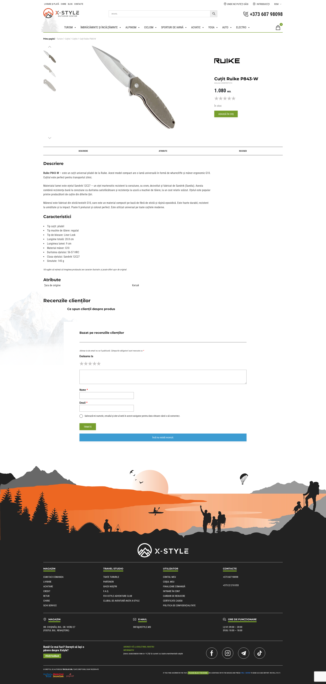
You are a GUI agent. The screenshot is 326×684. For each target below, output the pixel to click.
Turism (68, 27)
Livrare (47, 581)
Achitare (48, 586)
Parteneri (108, 581)
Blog (70, 4)
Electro (241, 27)
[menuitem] (49, 56)
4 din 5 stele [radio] (94, 363)
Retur (46, 596)
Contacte (78, 4)
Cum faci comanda (53, 577)
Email (83, 402)
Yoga (211, 27)
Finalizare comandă (174, 586)
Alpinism (130, 27)
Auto (225, 27)
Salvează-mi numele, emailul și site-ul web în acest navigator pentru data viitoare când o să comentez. (132, 416)
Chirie (63, 4)
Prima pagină (49, 39)
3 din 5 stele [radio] (90, 363)
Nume (83, 389)
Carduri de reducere (174, 596)
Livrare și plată (51, 4)
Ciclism (148, 27)
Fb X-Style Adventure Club (117, 596)
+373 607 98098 (230, 577)
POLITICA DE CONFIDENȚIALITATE (179, 605)
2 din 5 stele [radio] (86, 363)
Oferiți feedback (52, 656)
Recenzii (243, 151)
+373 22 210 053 (231, 585)
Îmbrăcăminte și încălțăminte (99, 27)
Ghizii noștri (110, 586)
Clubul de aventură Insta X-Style (121, 600)
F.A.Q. (106, 591)
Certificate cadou (173, 600)
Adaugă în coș (226, 114)
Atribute (163, 151)
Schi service (50, 605)
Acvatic (196, 27)
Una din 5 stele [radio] (81, 363)
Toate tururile (111, 577)
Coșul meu (168, 581)
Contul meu (169, 577)
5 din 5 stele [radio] (99, 363)
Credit (46, 591)
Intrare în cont (171, 591)
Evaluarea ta (86, 356)
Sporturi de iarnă (172, 27)
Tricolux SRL (67, 669)
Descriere (83, 151)
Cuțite (67, 39)
